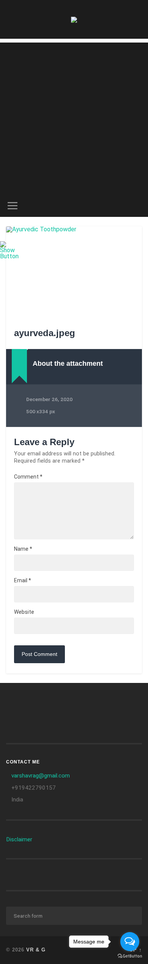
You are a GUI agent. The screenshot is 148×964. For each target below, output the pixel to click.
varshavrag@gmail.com (40, 775)
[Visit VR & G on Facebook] (84, 702)
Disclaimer (19, 839)
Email (22, 580)
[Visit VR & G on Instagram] (103, 702)
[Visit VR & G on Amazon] (29, 702)
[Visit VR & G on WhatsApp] (66, 702)
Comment (28, 476)
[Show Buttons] (9, 256)
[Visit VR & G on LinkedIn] (48, 702)
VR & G (36, 950)
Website (24, 612)
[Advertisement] (74, 117)
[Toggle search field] (136, 205)
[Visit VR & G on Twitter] (15, 719)
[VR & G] (74, 19)
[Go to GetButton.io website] (130, 956)
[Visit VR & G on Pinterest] (121, 702)
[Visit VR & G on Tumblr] (15, 702)
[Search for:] (74, 916)
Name (23, 549)
